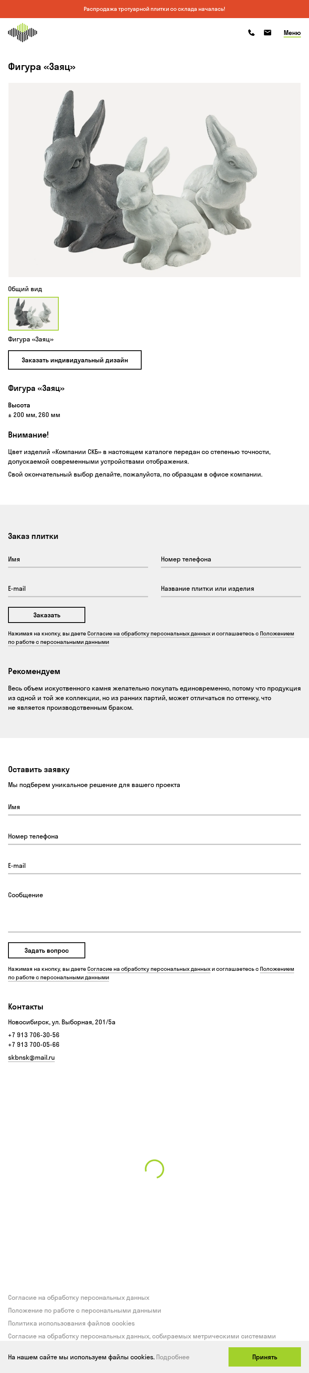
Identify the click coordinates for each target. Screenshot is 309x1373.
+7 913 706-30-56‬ (34, 1035)
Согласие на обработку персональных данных (148, 633)
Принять (264, 1357)
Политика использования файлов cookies (71, 1323)
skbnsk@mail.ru (31, 1057)
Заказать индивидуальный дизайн (75, 360)
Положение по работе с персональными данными (84, 1310)
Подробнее (173, 1357)
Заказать (46, 615)
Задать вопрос (47, 950)
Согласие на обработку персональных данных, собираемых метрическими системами (142, 1336)
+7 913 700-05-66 (34, 1044)
